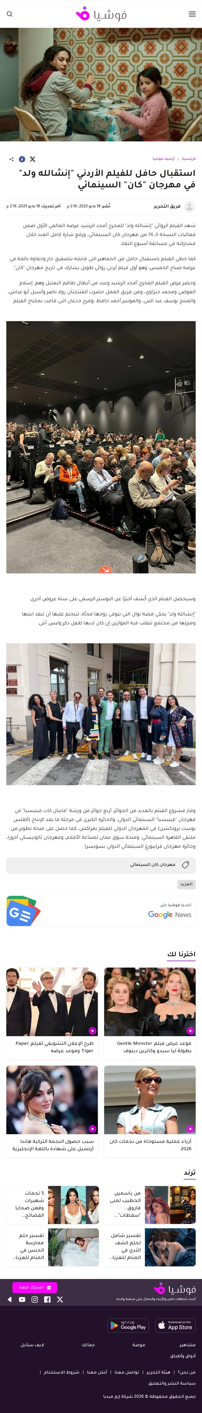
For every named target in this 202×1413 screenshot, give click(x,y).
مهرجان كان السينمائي (152, 865)
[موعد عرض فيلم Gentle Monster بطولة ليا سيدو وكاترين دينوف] (150, 1002)
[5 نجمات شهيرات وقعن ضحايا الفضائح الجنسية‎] (73, 1205)
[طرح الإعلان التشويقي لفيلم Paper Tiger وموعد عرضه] (52, 1002)
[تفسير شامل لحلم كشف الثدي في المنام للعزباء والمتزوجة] (170, 1247)
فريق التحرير (167, 206)
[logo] (101, 14)
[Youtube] (22, 1299)
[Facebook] (22, 159)
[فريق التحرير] (189, 207)
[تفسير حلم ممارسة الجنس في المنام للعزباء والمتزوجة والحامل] (73, 1247)
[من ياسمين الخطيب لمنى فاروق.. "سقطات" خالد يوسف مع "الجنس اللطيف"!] (170, 1205)
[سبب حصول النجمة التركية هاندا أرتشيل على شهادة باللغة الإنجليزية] (52, 1100)
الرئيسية (189, 159)
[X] (32, 159)
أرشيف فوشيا (163, 159)
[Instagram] (35, 1299)
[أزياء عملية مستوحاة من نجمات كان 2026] (150, 1100)
